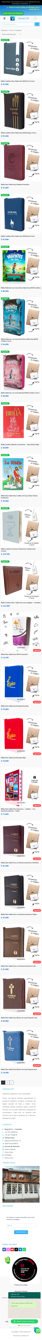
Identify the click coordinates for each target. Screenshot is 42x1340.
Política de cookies (21, 1285)
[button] (4, 18)
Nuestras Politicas (21, 1291)
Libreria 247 (23, 18)
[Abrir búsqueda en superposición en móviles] (21, 24)
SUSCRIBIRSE (21, 1232)
